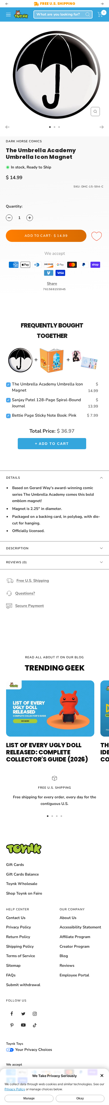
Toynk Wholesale (21, 883)
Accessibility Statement (80, 927)
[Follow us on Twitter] (23, 1013)
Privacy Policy (18, 927)
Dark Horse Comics (24, 141)
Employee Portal (74, 975)
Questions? (25, 593)
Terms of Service (20, 955)
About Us (68, 917)
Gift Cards (15, 864)
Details (13, 478)
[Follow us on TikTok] (34, 1025)
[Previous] (7, 127)
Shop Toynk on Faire (24, 893)
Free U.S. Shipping (32, 580)
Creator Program (74, 946)
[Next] (102, 127)
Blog (64, 955)
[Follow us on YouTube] (23, 1025)
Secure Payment (29, 605)
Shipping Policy (20, 946)
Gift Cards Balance (22, 874)
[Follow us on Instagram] (34, 1013)
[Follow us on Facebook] (11, 1013)
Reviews (67, 965)
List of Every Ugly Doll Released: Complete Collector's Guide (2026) (47, 752)
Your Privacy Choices (33, 1049)
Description (17, 548)
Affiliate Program (75, 936)
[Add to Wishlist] (97, 236)
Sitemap (13, 965)
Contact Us (15, 917)
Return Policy (18, 936)
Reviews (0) (16, 562)
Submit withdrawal (23, 984)
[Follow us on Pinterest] (11, 1025)
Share (52, 283)
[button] (100, 14)
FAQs (10, 975)
